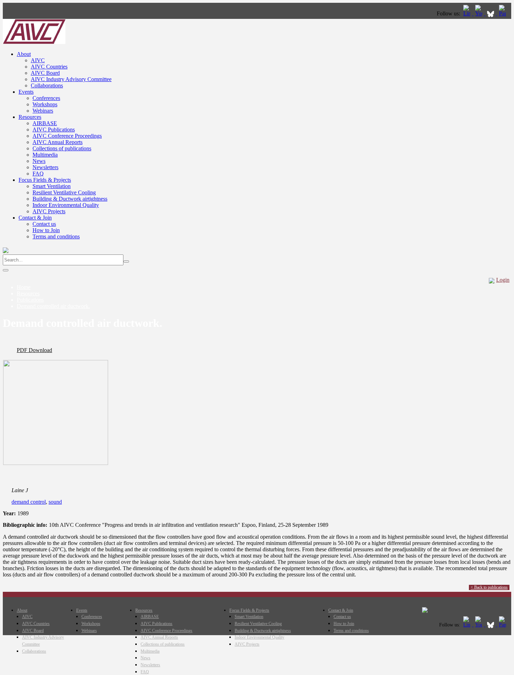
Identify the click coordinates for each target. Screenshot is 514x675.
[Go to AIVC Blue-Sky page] (491, 13)
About (24, 54)
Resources (30, 117)
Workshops (45, 104)
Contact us (44, 224)
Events (26, 92)
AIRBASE (45, 123)
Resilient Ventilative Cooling (64, 192)
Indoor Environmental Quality (66, 205)
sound (55, 502)
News (39, 161)
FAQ (38, 174)
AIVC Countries (49, 67)
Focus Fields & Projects (45, 180)
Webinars (43, 111)
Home (23, 287)
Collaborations (47, 85)
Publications (30, 300)
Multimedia (45, 155)
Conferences (46, 98)
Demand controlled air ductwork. (53, 306)
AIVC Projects (49, 211)
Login (502, 280)
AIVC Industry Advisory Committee (71, 79)
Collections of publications (62, 148)
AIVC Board (45, 73)
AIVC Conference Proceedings (67, 136)
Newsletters (45, 167)
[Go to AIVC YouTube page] (479, 13)
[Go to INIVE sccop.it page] (504, 13)
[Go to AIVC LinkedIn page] (467, 13)
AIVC (38, 60)
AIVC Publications (54, 129)
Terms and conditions (56, 236)
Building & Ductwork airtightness (70, 199)
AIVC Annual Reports (58, 142)
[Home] (34, 42)
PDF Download (34, 350)
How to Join (46, 230)
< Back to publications (489, 587)
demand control (29, 502)
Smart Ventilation (52, 186)
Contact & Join (35, 218)
